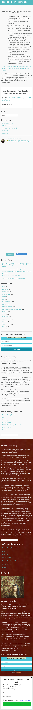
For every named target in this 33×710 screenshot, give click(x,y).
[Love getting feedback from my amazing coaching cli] (16, 207)
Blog (3, 286)
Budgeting (5, 289)
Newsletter (5, 133)
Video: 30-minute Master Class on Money (13, 278)
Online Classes (6, 422)
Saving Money (6, 319)
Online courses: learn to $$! (9, 128)
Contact (4, 430)
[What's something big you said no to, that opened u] (16, 189)
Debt (3, 299)
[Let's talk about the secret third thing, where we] (16, 242)
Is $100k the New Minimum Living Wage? (13, 269)
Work (3, 329)
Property (4, 314)
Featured (4, 304)
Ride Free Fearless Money (14, 2)
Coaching (5, 130)
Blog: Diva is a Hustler (8, 123)
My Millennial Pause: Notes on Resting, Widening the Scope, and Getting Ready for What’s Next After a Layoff (16, 264)
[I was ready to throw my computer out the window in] (16, 154)
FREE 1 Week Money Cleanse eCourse (13, 425)
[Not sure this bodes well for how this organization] (16, 225)
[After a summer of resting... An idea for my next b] (16, 171)
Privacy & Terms (6, 427)
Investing (4, 311)
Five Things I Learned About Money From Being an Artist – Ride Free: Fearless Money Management (16, 99)
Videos (4, 326)
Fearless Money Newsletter (9, 415)
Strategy (4, 321)
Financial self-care (7, 306)
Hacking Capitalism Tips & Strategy (12, 309)
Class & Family (6, 294)
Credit (4, 296)
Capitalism (5, 291)
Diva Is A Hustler (6, 301)
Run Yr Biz (5, 316)
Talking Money (6, 324)
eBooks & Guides (7, 125)
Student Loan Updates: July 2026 (11, 275)
